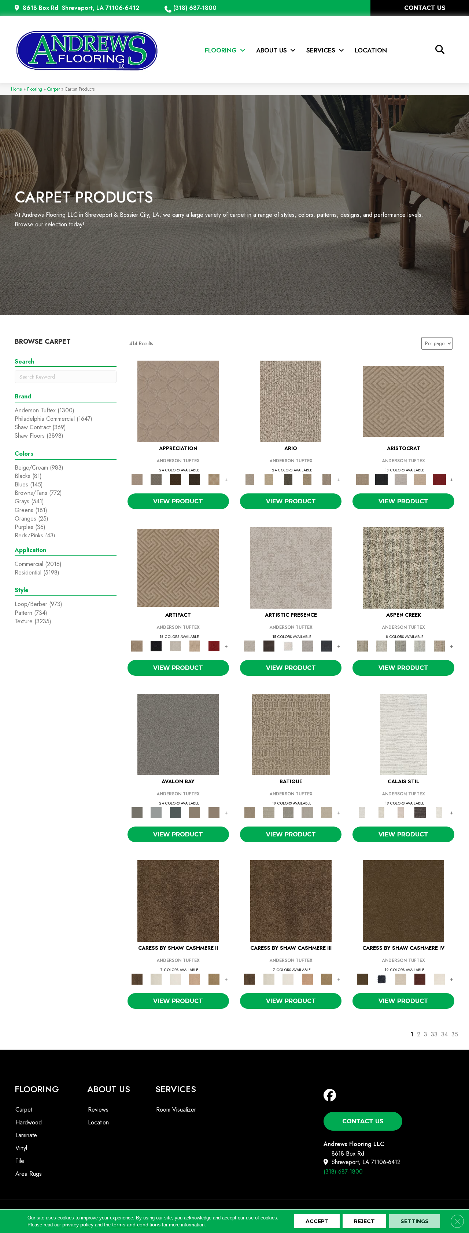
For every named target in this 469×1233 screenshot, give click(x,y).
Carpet (53, 89)
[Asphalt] (178, 733)
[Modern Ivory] (381, 645)
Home (16, 89)
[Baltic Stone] (291, 567)
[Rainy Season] (420, 645)
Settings (414, 1221)
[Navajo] (213, 978)
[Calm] (439, 812)
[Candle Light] (288, 645)
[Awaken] (381, 812)
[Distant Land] (213, 812)
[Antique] (268, 478)
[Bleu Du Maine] (381, 978)
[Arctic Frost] (156, 478)
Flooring (34, 89)
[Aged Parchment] (291, 733)
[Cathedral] (288, 812)
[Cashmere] (420, 478)
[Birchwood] (403, 400)
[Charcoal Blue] (175, 812)
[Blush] (400, 812)
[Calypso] (156, 812)
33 (434, 1034)
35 (454, 1034)
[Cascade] (400, 478)
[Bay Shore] (307, 478)
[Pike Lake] (400, 645)
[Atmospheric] (403, 733)
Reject (364, 1221)
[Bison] (175, 478)
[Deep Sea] (326, 645)
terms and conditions (136, 1224)
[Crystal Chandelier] (326, 812)
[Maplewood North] (194, 978)
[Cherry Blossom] (439, 478)
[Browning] (194, 478)
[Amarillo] (178, 400)
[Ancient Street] (268, 812)
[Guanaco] (420, 978)
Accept (317, 1221)
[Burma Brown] (268, 645)
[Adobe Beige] (290, 400)
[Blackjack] (381, 478)
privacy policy (77, 1224)
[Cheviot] (156, 978)
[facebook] (331, 1096)
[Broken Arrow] (326, 478)
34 (444, 1034)
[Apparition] (288, 478)
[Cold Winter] (307, 645)
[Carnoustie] (213, 478)
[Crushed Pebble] (307, 812)
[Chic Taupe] (194, 812)
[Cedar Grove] (403, 567)
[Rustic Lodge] (439, 645)
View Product (178, 501)
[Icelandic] (175, 978)
